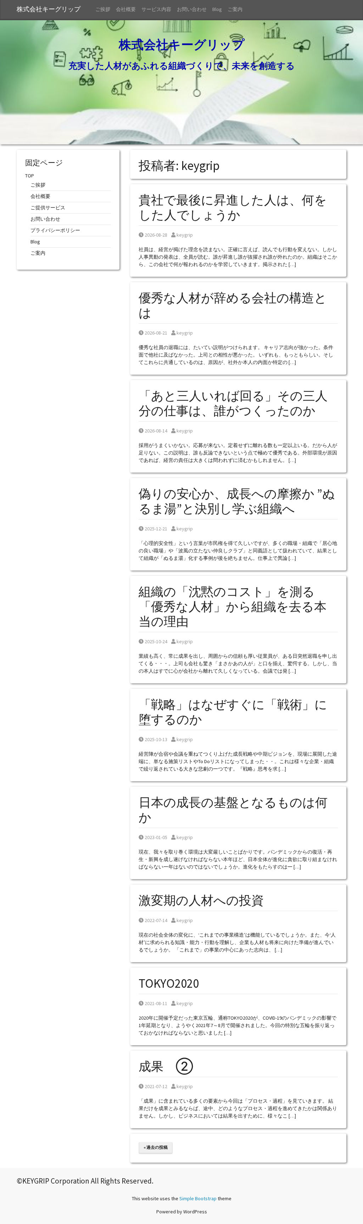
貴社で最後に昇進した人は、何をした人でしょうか (233, 207)
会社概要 (126, 9)
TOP (29, 175)
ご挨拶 (102, 9)
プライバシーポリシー (55, 230)
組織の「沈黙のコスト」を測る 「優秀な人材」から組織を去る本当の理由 (233, 606)
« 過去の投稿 (156, 1147)
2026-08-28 (155, 235)
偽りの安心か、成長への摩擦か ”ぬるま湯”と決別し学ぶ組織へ (237, 501)
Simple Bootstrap (198, 1198)
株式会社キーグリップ (52, 9)
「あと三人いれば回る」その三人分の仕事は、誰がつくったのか (233, 403)
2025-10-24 (155, 641)
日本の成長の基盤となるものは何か (233, 810)
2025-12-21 (155, 528)
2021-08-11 (155, 1003)
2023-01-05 (155, 837)
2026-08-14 (155, 431)
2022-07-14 (155, 920)
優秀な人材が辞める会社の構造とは (233, 305)
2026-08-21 (155, 333)
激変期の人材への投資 (201, 900)
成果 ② (166, 1066)
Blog (217, 9)
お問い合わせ (192, 9)
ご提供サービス (47, 207)
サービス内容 (156, 9)
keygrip (184, 235)
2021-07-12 (155, 1086)
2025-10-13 (155, 739)
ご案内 (235, 9)
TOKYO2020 (169, 983)
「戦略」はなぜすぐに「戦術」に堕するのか (233, 712)
